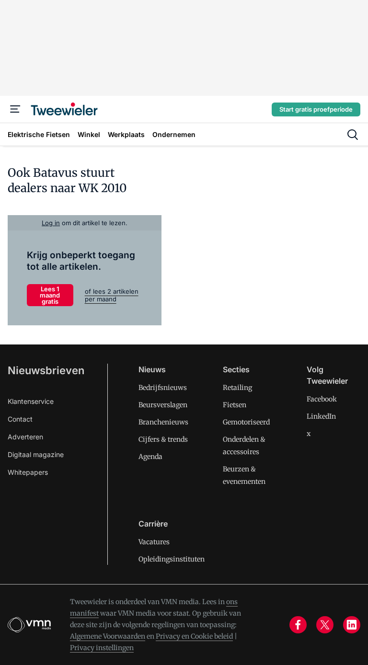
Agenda (150, 456)
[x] (325, 624)
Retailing (237, 387)
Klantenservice (31, 401)
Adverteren (25, 437)
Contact (20, 419)
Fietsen (234, 405)
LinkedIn (321, 416)
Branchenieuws (163, 422)
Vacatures (154, 542)
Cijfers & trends (163, 439)
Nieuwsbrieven (46, 370)
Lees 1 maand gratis (50, 295)
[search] (352, 134)
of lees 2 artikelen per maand (111, 295)
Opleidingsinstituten (171, 559)
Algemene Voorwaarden (107, 636)
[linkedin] (351, 624)
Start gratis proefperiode (316, 109)
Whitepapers (28, 472)
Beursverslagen (162, 405)
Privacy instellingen (102, 647)
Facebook (322, 399)
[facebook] (298, 624)
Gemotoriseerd (246, 422)
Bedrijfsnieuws (162, 387)
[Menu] (15, 109)
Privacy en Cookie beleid (194, 636)
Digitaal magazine (36, 454)
